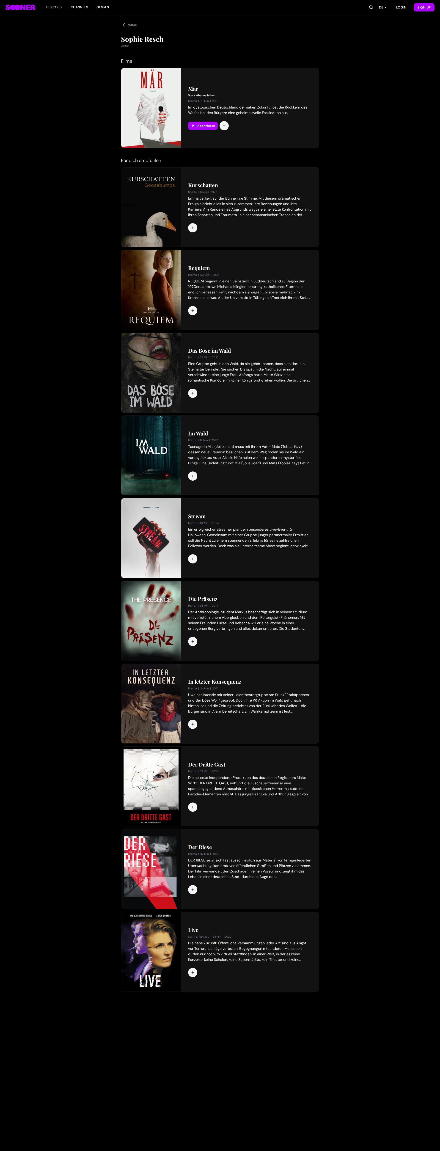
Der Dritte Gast (206, 764)
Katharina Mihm (204, 95)
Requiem (199, 268)
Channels (79, 7)
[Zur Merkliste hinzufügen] (224, 125)
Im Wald (198, 433)
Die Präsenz (202, 599)
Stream (197, 516)
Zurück (132, 25)
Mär (193, 88)
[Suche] (371, 7)
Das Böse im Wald (209, 350)
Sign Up (424, 7)
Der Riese (200, 847)
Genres (102, 7)
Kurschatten (203, 185)
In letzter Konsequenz (214, 681)
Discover (54, 7)
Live (193, 930)
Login (401, 7)
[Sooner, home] (20, 7)
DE (381, 7)
